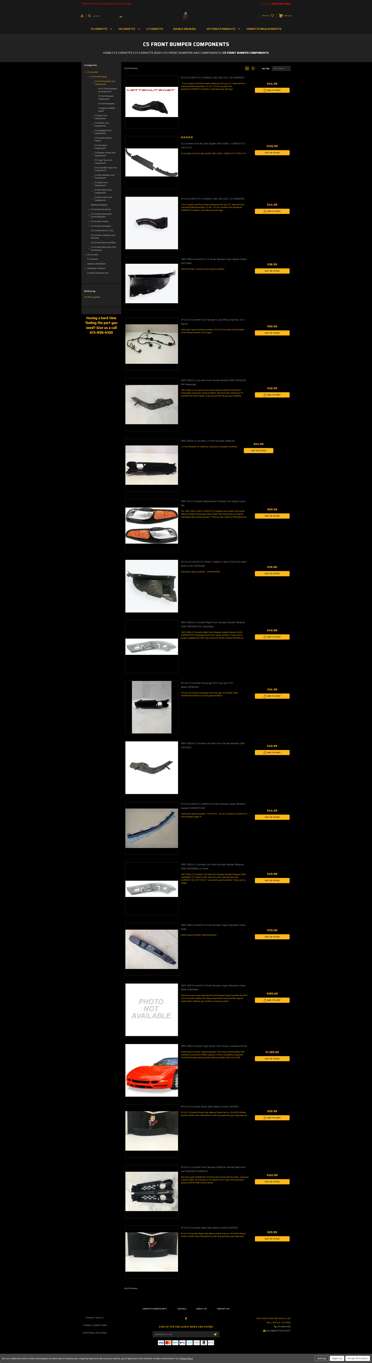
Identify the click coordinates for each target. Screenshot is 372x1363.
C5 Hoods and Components (100, 184)
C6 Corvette (127, 29)
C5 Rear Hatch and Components (103, 199)
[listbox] (281, 68)
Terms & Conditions (95, 1325)
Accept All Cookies (358, 1358)
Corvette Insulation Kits (264, 29)
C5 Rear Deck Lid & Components (103, 191)
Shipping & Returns (95, 1332)
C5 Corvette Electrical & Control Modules (101, 215)
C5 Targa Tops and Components (103, 161)
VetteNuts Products (220, 29)
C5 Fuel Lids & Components (100, 147)
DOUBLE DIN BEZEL (184, 29)
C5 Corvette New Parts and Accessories (103, 248)
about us (201, 1308)
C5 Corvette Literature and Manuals (103, 237)
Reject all (337, 1358)
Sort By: (266, 68)
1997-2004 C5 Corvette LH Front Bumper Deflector (208, 441)
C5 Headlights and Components (102, 132)
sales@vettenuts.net (278, 1330)
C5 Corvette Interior (100, 221)
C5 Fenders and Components (101, 124)
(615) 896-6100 (281, 4)
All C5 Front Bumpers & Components (107, 90)
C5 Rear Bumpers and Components (104, 176)
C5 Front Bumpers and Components (104, 83)
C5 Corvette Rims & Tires (102, 230)
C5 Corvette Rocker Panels (103, 139)
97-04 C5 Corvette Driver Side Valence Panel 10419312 (210, 1106)
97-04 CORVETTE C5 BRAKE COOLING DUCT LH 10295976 (213, 199)
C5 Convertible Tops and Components (105, 169)
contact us (223, 1308)
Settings (321, 1358)
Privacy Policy (95, 1317)
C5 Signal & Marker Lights (106, 109)
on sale (182, 1308)
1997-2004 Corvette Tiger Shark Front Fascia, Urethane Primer (214, 1046)
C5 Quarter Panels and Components (104, 154)
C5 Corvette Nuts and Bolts (103, 242)
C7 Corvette (154, 29)
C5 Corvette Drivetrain (101, 209)
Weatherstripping (99, 204)
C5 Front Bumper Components (105, 97)
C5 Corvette (99, 29)
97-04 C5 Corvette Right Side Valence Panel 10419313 (209, 1228)
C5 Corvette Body (99, 76)
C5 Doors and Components (100, 117)
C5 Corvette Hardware (101, 226)
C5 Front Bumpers (106, 103)
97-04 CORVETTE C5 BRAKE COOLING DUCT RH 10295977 (213, 77)
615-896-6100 (284, 1326)
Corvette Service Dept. (155, 1308)
